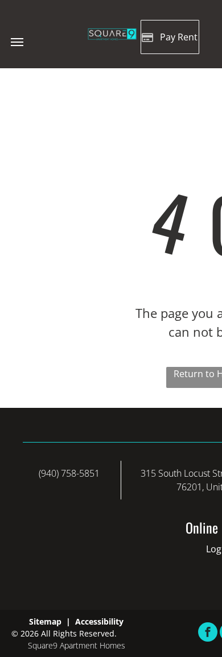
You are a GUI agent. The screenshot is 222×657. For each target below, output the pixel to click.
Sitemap (45, 621)
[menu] (17, 42)
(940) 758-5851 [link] (69, 473)
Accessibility (99, 621)
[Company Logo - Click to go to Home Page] (110, 33)
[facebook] (207, 633)
